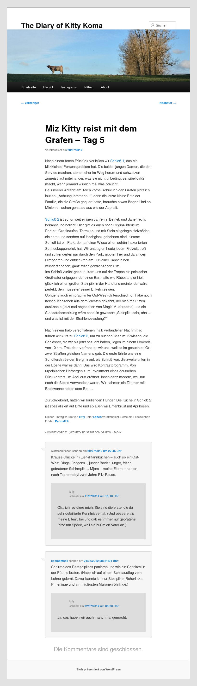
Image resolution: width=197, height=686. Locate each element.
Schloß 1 (117, 160)
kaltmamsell (59, 561)
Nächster (168, 103)
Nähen (88, 87)
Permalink (62, 421)
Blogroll (48, 87)
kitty (82, 417)
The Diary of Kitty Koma (62, 25)
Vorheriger (30, 103)
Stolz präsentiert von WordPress (98, 669)
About (105, 87)
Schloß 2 (52, 219)
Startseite (29, 87)
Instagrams (69, 87)
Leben (97, 417)
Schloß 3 (81, 335)
